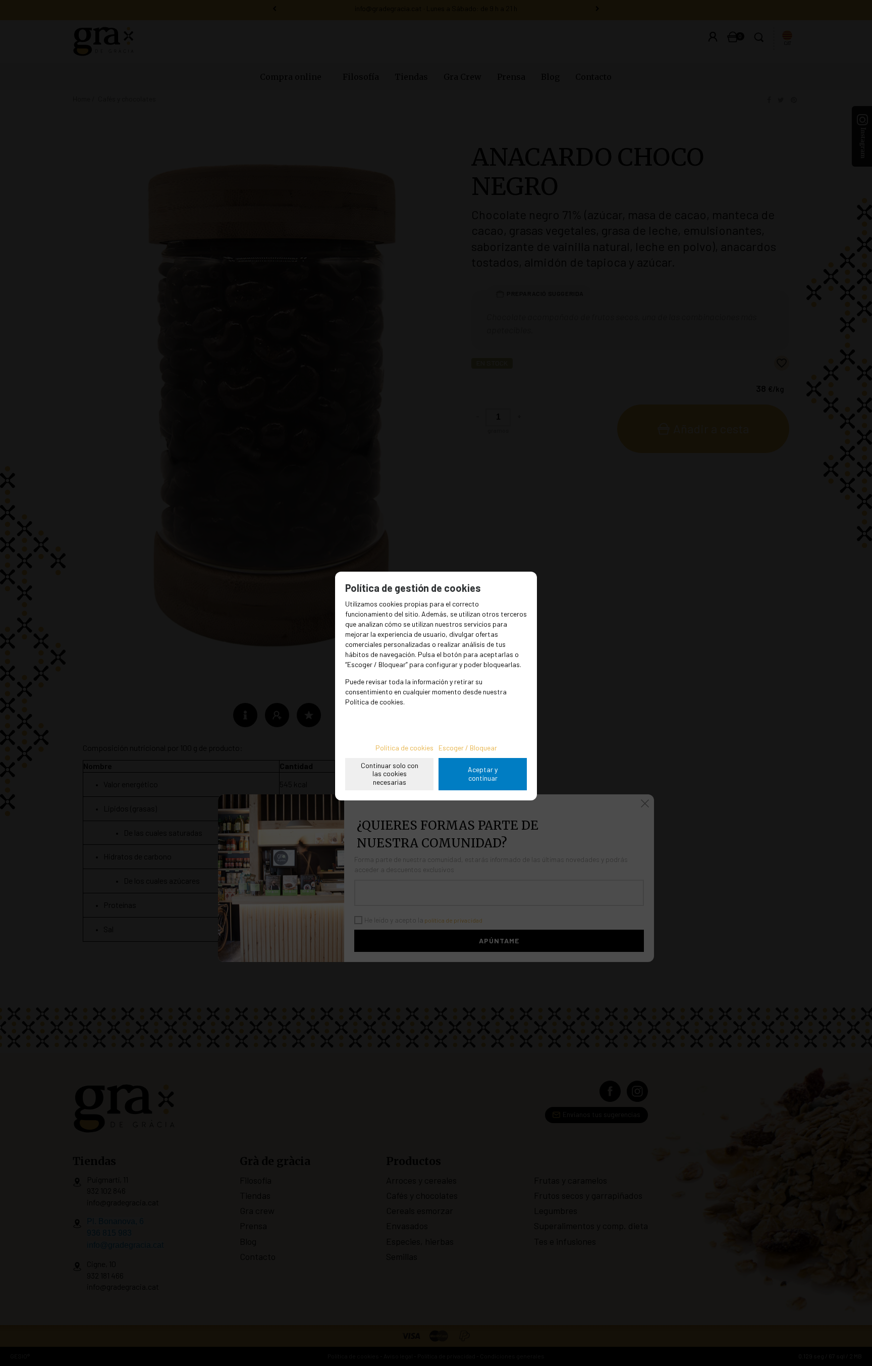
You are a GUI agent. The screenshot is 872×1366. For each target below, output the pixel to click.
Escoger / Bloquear (468, 747)
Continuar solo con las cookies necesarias (389, 774)
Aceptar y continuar (483, 773)
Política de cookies (404, 747)
